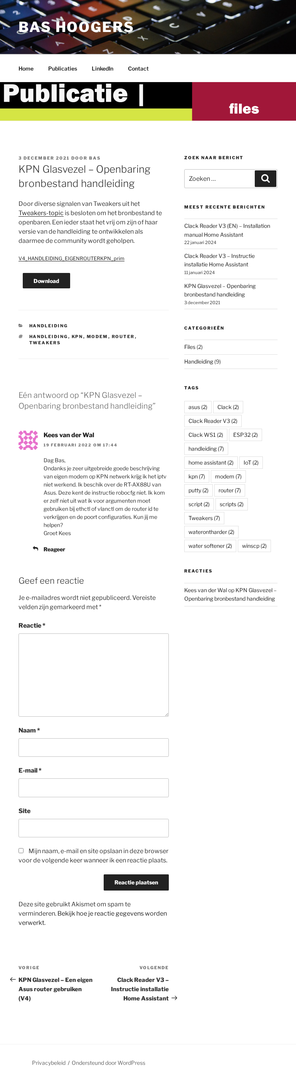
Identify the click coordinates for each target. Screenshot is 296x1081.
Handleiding (48, 325)
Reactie (31, 625)
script (199, 504)
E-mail (30, 770)
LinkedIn (102, 68)
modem (97, 336)
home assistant (211, 462)
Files (189, 346)
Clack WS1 (205, 434)
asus (197, 407)
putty (198, 490)
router (123, 336)
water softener (210, 545)
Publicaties (62, 68)
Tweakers (45, 342)
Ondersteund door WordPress (108, 1062)
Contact (138, 68)
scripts (232, 504)
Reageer (54, 549)
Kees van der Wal (69, 435)
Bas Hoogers (76, 27)
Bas (95, 158)
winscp (254, 545)
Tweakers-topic (41, 213)
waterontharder (211, 532)
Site (24, 811)
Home (26, 68)
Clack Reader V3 (212, 421)
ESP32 (245, 434)
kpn (77, 336)
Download (46, 281)
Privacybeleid (49, 1062)
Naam (29, 730)
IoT (251, 462)
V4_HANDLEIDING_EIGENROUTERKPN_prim (71, 258)
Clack (228, 407)
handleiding (48, 336)
